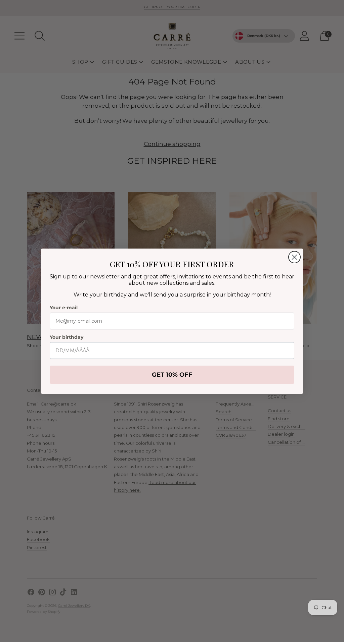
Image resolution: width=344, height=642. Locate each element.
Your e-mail (64, 308)
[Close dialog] (294, 257)
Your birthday (66, 337)
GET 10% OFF (172, 374)
